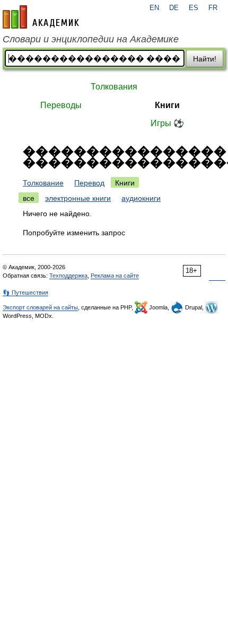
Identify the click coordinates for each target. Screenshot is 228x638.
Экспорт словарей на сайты (40, 307)
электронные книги (78, 198)
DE (174, 8)
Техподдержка (68, 275)
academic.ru (41, 17)
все (28, 198)
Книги (167, 105)
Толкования (114, 86)
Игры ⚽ (167, 123)
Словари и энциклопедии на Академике (91, 39)
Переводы (61, 105)
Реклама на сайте (115, 275)
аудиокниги (141, 198)
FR (212, 8)
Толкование (43, 183)
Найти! (204, 59)
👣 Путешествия (25, 292)
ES (193, 8)
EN (154, 8)
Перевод (89, 183)
